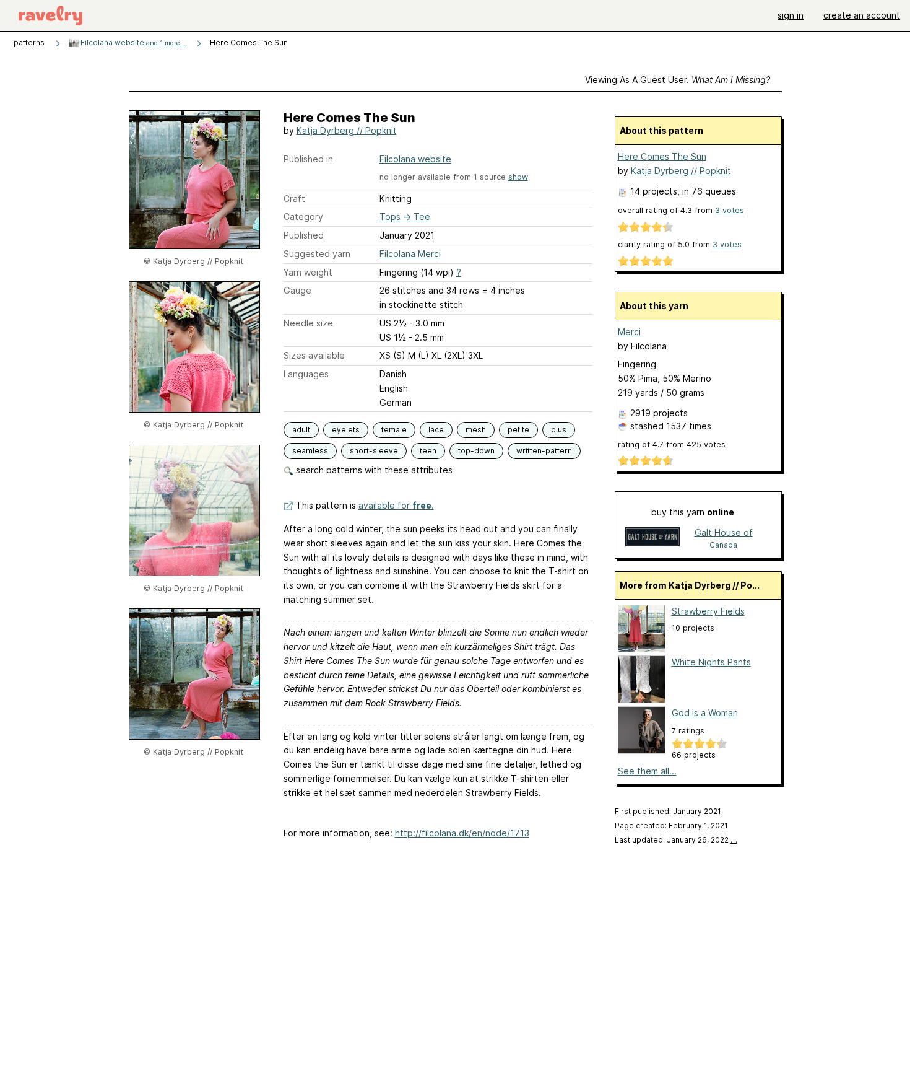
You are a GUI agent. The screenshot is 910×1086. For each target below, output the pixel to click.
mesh (476, 429)
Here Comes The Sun (662, 156)
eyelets (346, 429)
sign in (791, 15)
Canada (723, 545)
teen (428, 450)
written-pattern (544, 450)
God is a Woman (705, 712)
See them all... (647, 771)
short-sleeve (374, 450)
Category (303, 216)
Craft (294, 198)
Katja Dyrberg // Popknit (347, 130)
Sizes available (314, 355)
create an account (861, 15)
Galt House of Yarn (724, 533)
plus (558, 429)
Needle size (308, 323)
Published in (308, 159)
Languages (306, 374)
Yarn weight (308, 272)
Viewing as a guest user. (677, 79)
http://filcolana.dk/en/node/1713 (462, 833)
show (518, 177)
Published (304, 235)
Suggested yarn (317, 253)
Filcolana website (132, 42)
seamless (310, 450)
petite (518, 429)
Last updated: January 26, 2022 (676, 839)
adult (301, 429)
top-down (476, 450)
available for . (396, 505)
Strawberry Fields (708, 611)
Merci (629, 331)
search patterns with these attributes (373, 470)
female (394, 429)
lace (436, 429)
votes (729, 210)
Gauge (297, 290)
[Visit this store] (652, 538)
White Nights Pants (711, 662)
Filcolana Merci (410, 253)
